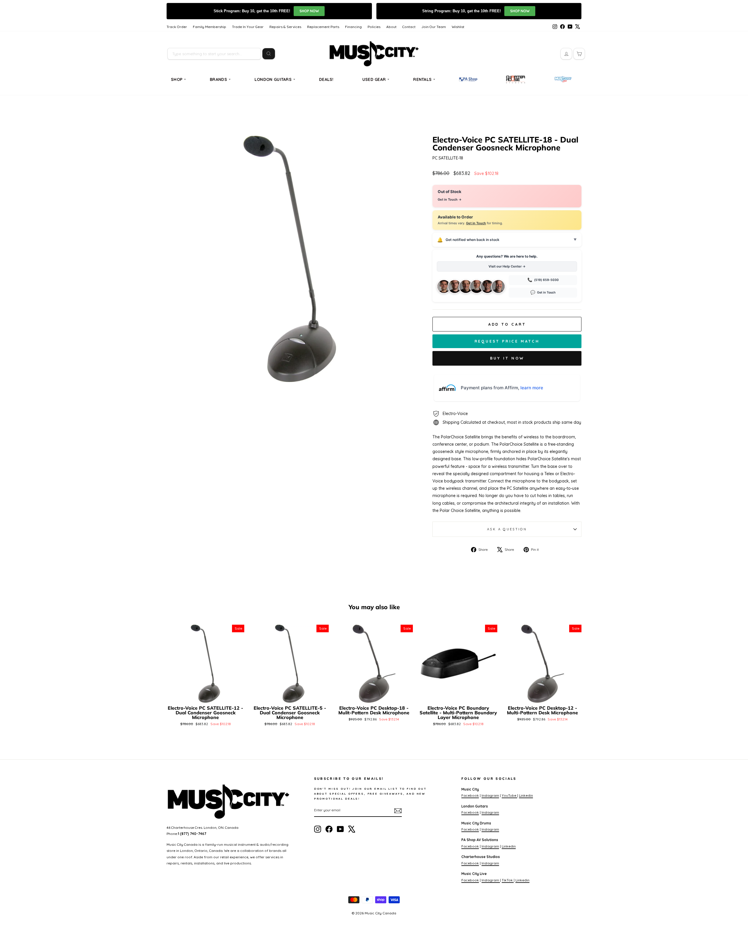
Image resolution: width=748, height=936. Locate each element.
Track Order (177, 27)
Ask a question (507, 529)
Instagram (490, 795)
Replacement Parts (323, 27)
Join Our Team (433, 27)
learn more (531, 387)
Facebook (470, 795)
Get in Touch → (450, 199)
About (391, 27)
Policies (374, 27)
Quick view (205, 695)
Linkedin (526, 795)
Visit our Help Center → (507, 266)
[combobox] (214, 54)
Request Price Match (507, 341)
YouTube (509, 795)
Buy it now (507, 358)
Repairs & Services (285, 27)
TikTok (508, 880)
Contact (408, 27)
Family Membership (209, 27)
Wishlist (458, 27)
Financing (353, 27)
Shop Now (309, 11)
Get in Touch (476, 223)
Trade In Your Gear (248, 27)
